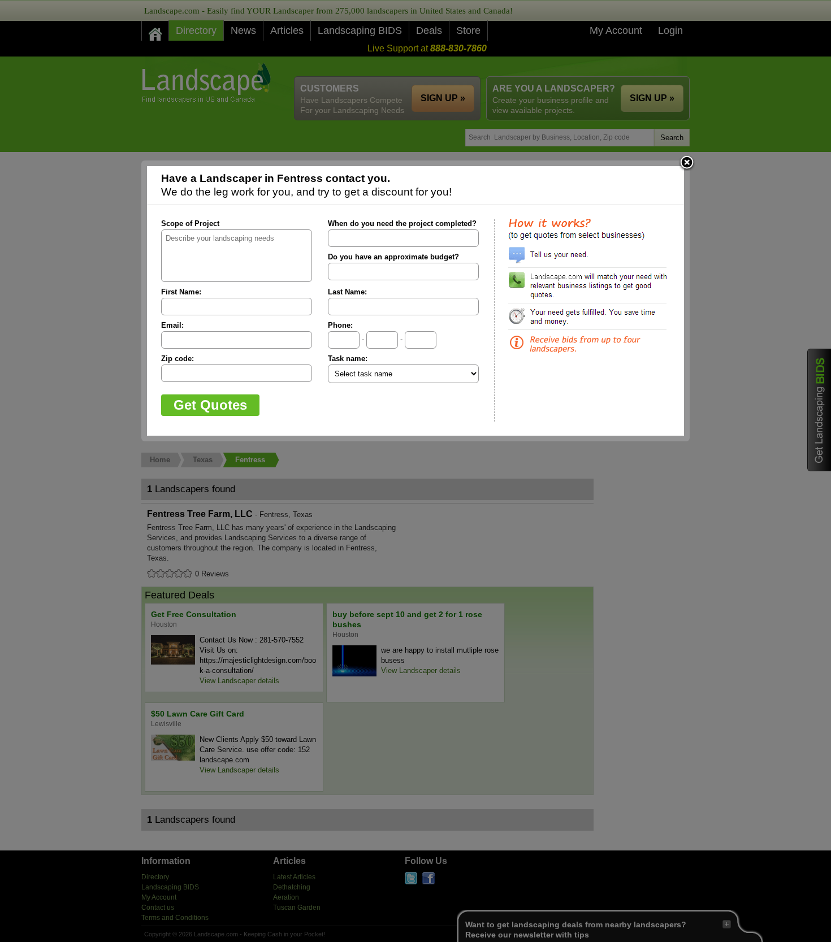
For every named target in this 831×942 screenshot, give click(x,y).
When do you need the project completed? (402, 223)
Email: (172, 325)
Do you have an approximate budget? (393, 257)
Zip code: (177, 358)
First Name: (181, 292)
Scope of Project (190, 223)
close (686, 163)
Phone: (340, 325)
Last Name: (347, 292)
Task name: (347, 358)
